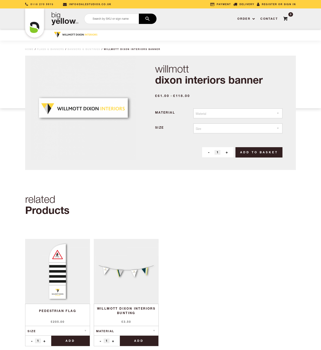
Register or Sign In (279, 4)
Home (29, 49)
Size (159, 127)
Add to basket (259, 152)
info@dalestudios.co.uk (90, 4)
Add (70, 340)
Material (165, 112)
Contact (269, 18)
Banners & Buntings (84, 49)
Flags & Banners (50, 49)
